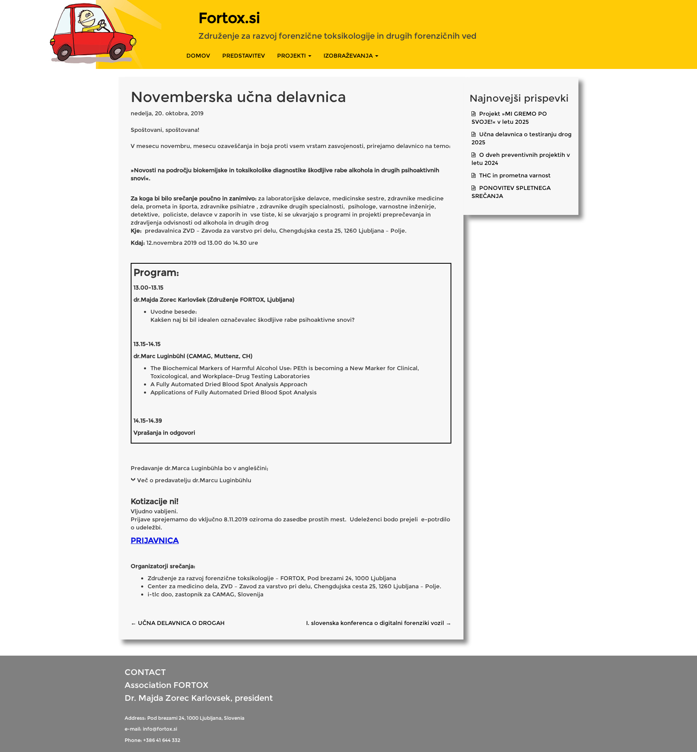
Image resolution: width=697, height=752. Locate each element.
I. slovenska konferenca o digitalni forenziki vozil (378, 623)
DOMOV (198, 55)
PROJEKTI (292, 55)
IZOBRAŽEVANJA (348, 55)
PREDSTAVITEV (243, 55)
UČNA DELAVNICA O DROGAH (178, 623)
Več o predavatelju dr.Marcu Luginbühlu (194, 480)
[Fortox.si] (80, 33)
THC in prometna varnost (515, 175)
